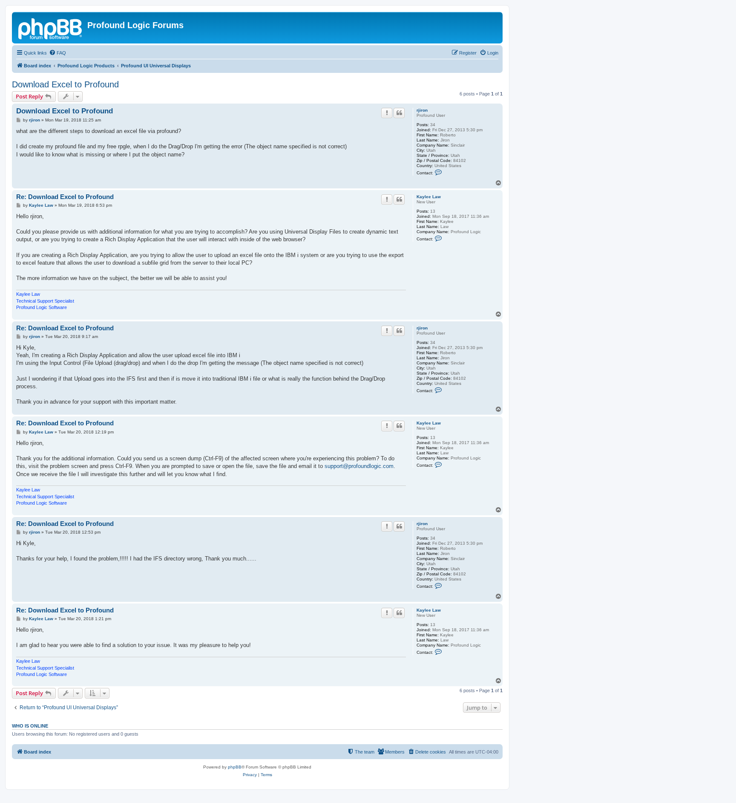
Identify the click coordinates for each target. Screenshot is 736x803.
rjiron (422, 110)
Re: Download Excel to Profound (65, 196)
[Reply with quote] (399, 113)
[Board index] (50, 27)
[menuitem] (57, 53)
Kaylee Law (429, 196)
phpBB (235, 767)
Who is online (30, 725)
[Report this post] (386, 113)
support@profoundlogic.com (359, 466)
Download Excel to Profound (65, 84)
